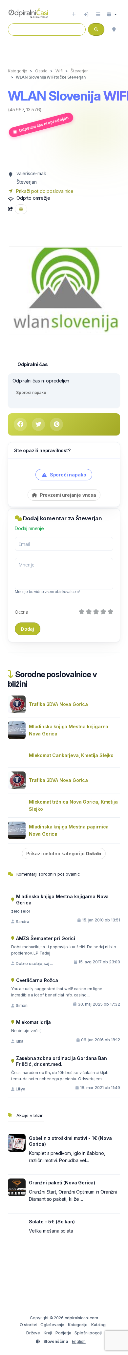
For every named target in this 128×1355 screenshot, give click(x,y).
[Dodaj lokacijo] (73, 14)
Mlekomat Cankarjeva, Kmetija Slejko (71, 755)
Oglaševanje (52, 1324)
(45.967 (16, 109)
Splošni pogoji (88, 1332)
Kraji (48, 1332)
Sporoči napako (31, 392)
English (79, 1341)
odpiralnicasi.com (81, 1317)
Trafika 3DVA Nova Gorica (58, 704)
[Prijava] (86, 14)
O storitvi (28, 1324)
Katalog (98, 1324)
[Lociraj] (114, 29)
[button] (111, 14)
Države (33, 1332)
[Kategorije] (98, 14)
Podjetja (63, 1332)
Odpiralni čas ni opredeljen (43, 124)
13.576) (34, 109)
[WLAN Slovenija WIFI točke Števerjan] (66, 289)
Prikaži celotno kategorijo (63, 853)
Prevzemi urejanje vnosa (67, 495)
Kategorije (78, 1324)
